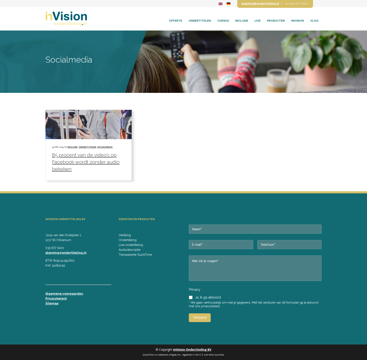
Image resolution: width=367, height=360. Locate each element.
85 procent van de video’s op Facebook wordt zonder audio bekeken (86, 162)
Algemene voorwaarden (64, 293)
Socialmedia (105, 147)
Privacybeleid (56, 298)
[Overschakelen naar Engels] (220, 3)
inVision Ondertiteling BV (192, 349)
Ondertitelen (87, 147)
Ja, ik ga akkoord (208, 297)
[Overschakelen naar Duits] (228, 3)
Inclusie (72, 147)
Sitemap (51, 303)
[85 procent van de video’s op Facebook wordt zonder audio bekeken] (88, 124)
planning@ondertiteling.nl (260, 3)
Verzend (199, 317)
